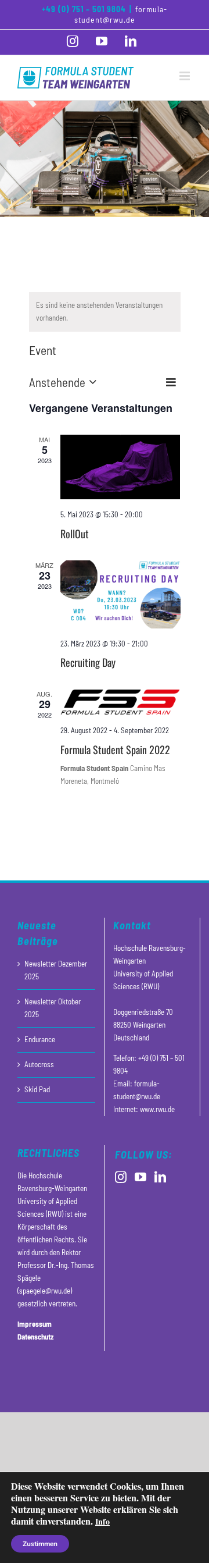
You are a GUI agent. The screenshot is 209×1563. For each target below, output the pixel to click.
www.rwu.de (157, 1109)
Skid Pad (37, 1089)
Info (102, 1521)
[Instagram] (121, 1177)
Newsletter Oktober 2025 (52, 1008)
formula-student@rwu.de (121, 14)
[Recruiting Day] (120, 594)
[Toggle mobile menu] (185, 76)
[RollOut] (120, 467)
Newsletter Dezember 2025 (55, 970)
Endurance (39, 1039)
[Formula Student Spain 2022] (120, 702)
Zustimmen (40, 1543)
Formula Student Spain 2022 (115, 749)
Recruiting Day (88, 662)
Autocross (39, 1064)
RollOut (74, 533)
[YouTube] (140, 1177)
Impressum (34, 1323)
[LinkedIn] (160, 1177)
